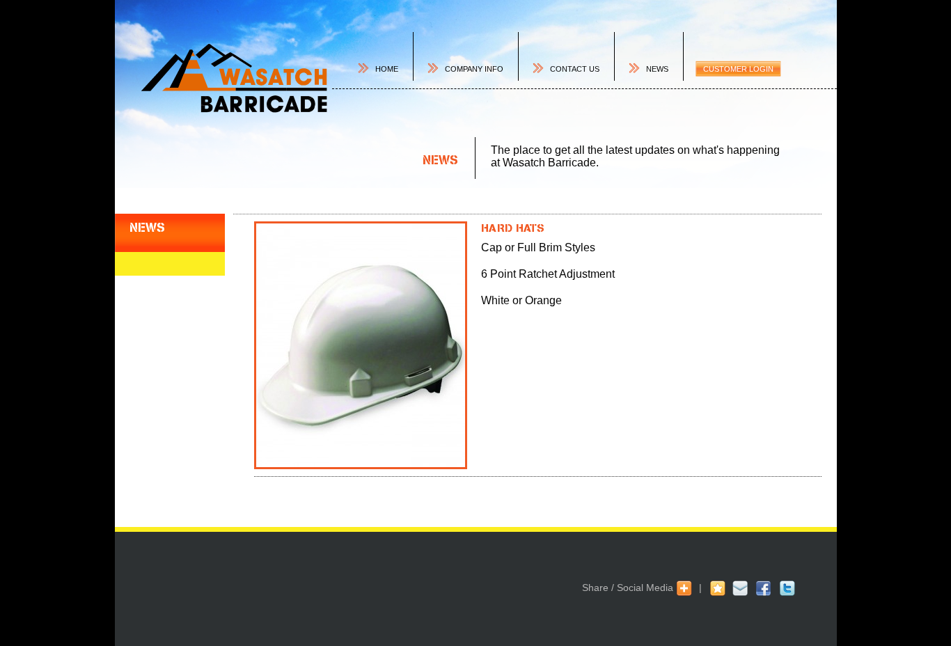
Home (386, 69)
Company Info (474, 69)
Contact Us (574, 69)
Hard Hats (512, 227)
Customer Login (738, 69)
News (657, 69)
